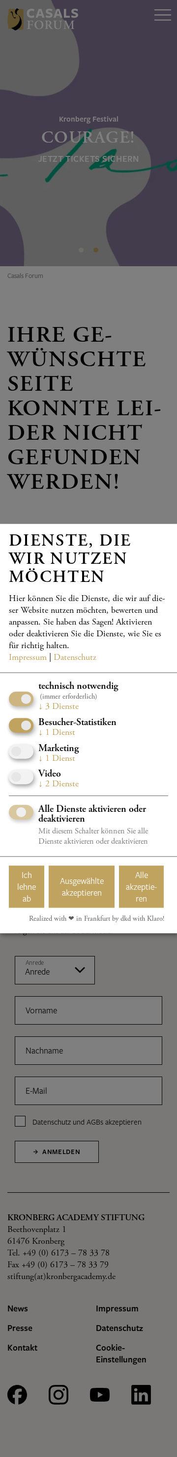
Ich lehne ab (26, 886)
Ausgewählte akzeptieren (82, 886)
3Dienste (58, 707)
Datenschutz (75, 657)
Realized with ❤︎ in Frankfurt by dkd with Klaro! (96, 919)
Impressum (28, 657)
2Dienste (58, 784)
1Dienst (56, 732)
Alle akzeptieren (141, 886)
